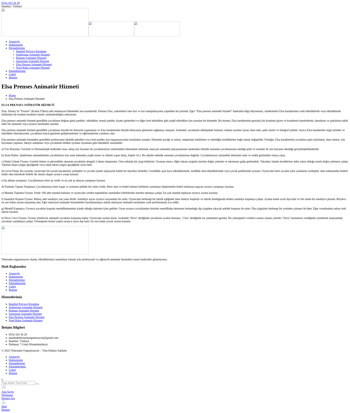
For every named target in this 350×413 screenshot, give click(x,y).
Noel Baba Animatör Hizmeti (33, 67)
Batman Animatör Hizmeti (31, 57)
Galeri (12, 74)
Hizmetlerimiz (17, 48)
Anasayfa (14, 41)
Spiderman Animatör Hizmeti (33, 54)
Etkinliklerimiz (17, 71)
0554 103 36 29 (10, 3)
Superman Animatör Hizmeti (32, 61)
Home (12, 95)
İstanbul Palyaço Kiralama (31, 51)
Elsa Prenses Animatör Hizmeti (34, 64)
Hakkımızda (16, 44)
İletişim (13, 77)
